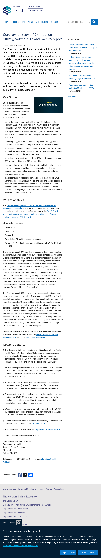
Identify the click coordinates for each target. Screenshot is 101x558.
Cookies (48, 489)
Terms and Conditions (27, 489)
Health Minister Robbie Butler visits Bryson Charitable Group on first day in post (83, 48)
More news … (72, 97)
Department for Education (14, 513)
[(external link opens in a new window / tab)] (20, 475)
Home (7, 22)
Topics (16, 22)
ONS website (38, 423)
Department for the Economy (15, 516)
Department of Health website (48, 429)
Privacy (41, 489)
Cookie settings (9, 522)
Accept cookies (88, 553)
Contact (54, 22)
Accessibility (59, 489)
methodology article (35, 337)
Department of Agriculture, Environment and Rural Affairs (27, 505)
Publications (27, 22)
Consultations (42, 22)
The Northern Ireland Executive (20, 496)
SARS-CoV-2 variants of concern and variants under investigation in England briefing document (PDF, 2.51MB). (30, 214)
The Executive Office (12, 501)
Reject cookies (68, 553)
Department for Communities (15, 509)
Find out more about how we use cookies (20, 545)
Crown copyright (9, 489)
